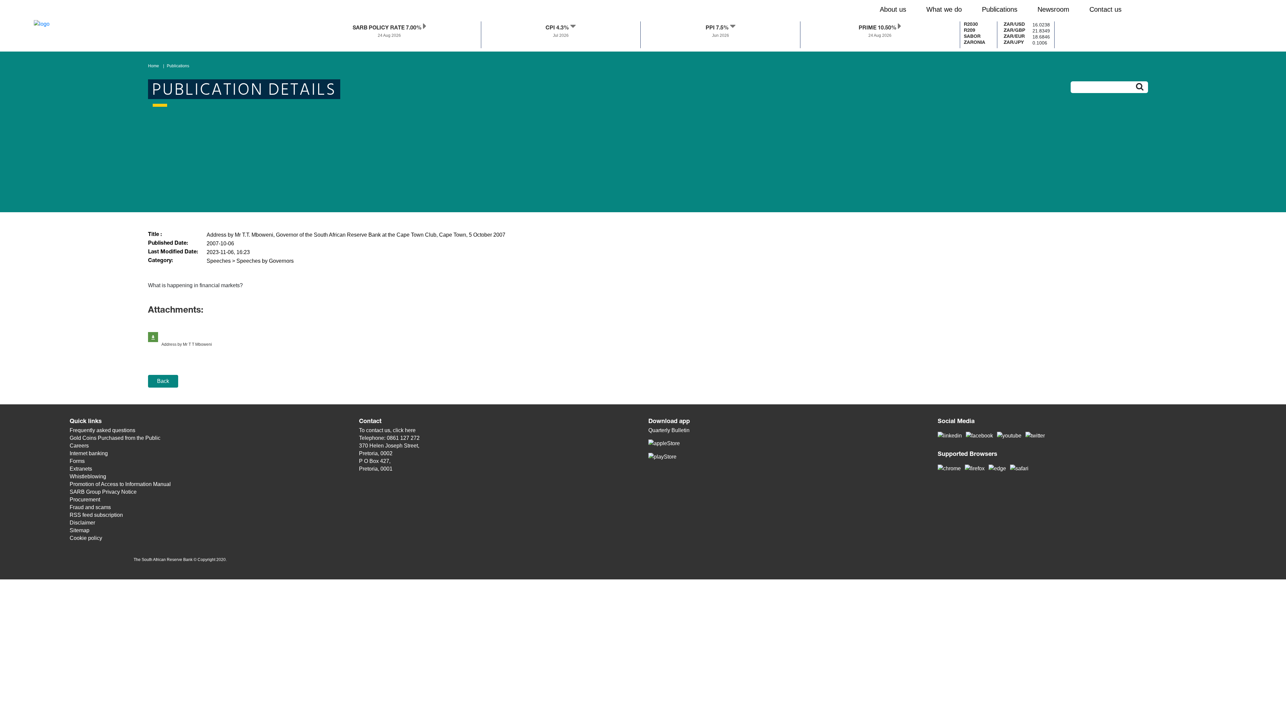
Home (153, 66)
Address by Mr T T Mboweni (186, 344)
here (410, 430)
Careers (79, 446)
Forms (77, 461)
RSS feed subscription (96, 515)
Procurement (85, 499)
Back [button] (163, 381)
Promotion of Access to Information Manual (120, 484)
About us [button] (893, 9)
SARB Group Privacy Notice (103, 492)
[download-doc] (153, 337)
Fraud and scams (90, 507)
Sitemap (79, 530)
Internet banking (89, 453)
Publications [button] (999, 9)
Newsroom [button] (1053, 9)
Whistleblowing (88, 476)
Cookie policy (86, 538)
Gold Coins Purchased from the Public (115, 438)
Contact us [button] (1105, 9)
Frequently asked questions (102, 430)
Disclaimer (82, 523)
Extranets (81, 469)
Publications (178, 66)
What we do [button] (944, 9)
